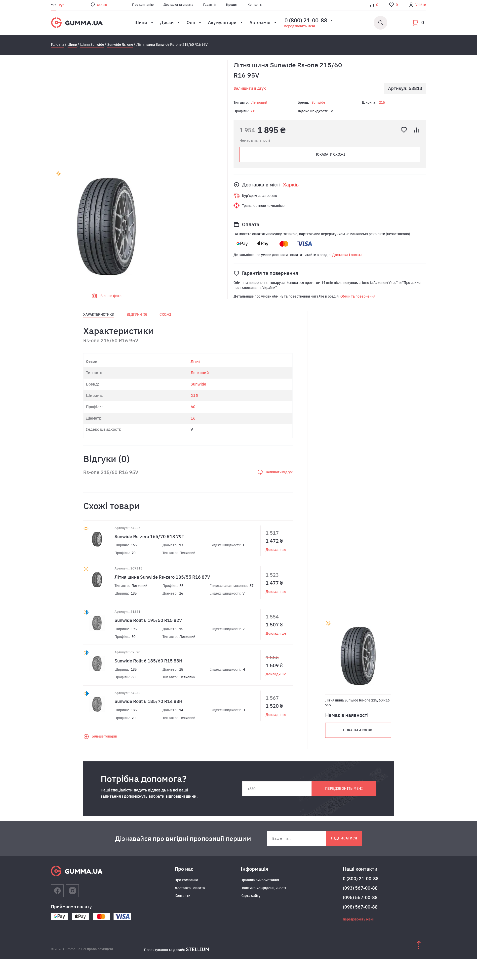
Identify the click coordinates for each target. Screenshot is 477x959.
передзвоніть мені (299, 26)
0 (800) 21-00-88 (361, 878)
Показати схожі (330, 154)
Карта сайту (250, 895)
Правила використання (259, 880)
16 (193, 418)
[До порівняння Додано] (416, 130)
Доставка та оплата (178, 4)
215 (382, 102)
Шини (140, 22)
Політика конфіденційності (263, 888)
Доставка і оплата (347, 255)
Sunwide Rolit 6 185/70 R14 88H (148, 701)
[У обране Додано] (404, 130)
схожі (165, 314)
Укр (53, 5)
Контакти (182, 895)
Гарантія (209, 4)
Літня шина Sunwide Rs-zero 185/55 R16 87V (162, 577)
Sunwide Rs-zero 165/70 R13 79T (149, 536)
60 (253, 111)
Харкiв (102, 5)
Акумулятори (222, 22)
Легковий (259, 102)
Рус (61, 5)
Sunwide (318, 102)
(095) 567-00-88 (360, 897)
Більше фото (110, 296)
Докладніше (276, 549)
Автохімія (259, 22)
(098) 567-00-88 (360, 907)
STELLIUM (197, 949)
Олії (191, 22)
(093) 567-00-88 (360, 888)
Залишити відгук (250, 88)
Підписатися (344, 838)
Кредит (232, 4)
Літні (195, 361)
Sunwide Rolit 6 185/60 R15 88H (148, 661)
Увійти (420, 4)
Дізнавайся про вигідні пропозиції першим (183, 838)
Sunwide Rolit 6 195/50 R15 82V (148, 620)
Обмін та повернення (357, 296)
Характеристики (98, 314)
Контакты (254, 4)
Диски (167, 22)
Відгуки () (137, 314)
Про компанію (143, 4)
